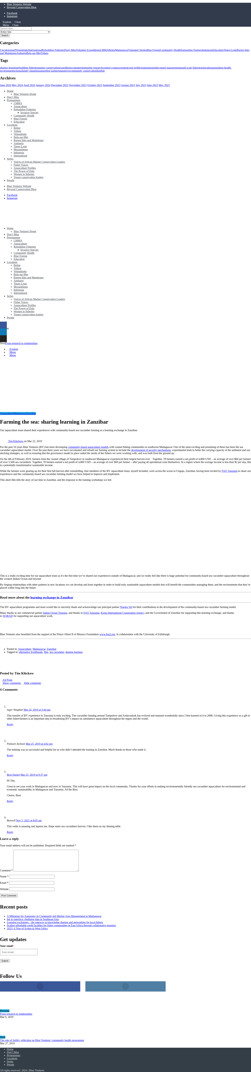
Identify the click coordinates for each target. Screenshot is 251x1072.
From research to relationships (21, 343)
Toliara (44, 53)
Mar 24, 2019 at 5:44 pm (37, 709)
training (149, 67)
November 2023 (78, 85)
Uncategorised (8, 50)
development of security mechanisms (151, 450)
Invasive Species (29, 112)
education (206, 67)
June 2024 (5, 85)
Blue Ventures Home (25, 94)
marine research (93, 67)
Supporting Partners (191, 50)
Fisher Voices (21, 164)
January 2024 (43, 85)
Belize (111, 50)
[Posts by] (4, 441)
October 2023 (94, 85)
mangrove (64, 70)
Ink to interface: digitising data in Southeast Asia (33, 919)
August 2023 (128, 85)
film (46, 652)
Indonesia (207, 50)
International (35, 50)
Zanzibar (31, 413)
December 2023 (59, 85)
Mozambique (21, 149)
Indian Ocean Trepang (55, 612)
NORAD (8, 615)
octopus (17, 70)
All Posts (7, 679)
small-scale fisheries (190, 67)
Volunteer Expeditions (88, 50)
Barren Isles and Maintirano (29, 140)
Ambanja (21, 53)
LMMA (104, 50)
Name (4, 876)
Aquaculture (20, 106)
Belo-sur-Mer (33, 53)
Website (4, 889)
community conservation (83, 70)
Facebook (12, 13)
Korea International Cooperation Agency (123, 612)
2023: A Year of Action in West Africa (27, 928)
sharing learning (8, 67)
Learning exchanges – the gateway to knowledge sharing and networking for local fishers (55, 922)
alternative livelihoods (31, 652)
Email (4, 882)
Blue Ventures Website (19, 4)
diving (141, 67)
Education (218, 50)
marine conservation (48, 67)
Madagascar (121, 50)
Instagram (12, 16)
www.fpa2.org (107, 634)
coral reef (133, 67)
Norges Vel (126, 607)
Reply (10, 724)
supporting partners (49, 70)
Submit (4, 961)
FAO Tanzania (230, 471)
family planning (30, 70)
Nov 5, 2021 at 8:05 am (29, 820)
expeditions (65, 67)
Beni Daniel (13, 774)
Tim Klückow (16, 441)
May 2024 (17, 85)
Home (10, 91)
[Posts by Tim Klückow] (5, 666)
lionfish (101, 70)
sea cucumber (57, 652)
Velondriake (22, 50)
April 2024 (29, 85)
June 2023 (152, 85)
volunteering (78, 67)
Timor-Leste (230, 50)
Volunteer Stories (137, 50)
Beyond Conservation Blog (21, 7)
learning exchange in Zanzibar (51, 597)
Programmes (13, 100)
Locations (12, 124)
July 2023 (141, 85)
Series (10, 158)
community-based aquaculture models (88, 447)
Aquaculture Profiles (25, 168)
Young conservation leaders (28, 177)
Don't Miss (70, 50)
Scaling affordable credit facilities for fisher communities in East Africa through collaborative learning (61, 925)
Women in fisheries (24, 174)
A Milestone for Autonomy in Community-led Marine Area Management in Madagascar (54, 916)
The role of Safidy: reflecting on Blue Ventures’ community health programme (42, 1040)
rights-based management (166, 67)
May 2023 (164, 85)
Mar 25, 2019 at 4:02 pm (39, 743)
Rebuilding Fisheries (53, 50)
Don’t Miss (13, 97)
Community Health (170, 50)
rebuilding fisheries (27, 67)
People (10, 180)
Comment (6, 870)
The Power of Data (24, 171)
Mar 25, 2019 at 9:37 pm (33, 774)
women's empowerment (115, 67)
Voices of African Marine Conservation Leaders (39, 161)
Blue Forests (153, 50)
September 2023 (111, 85)
